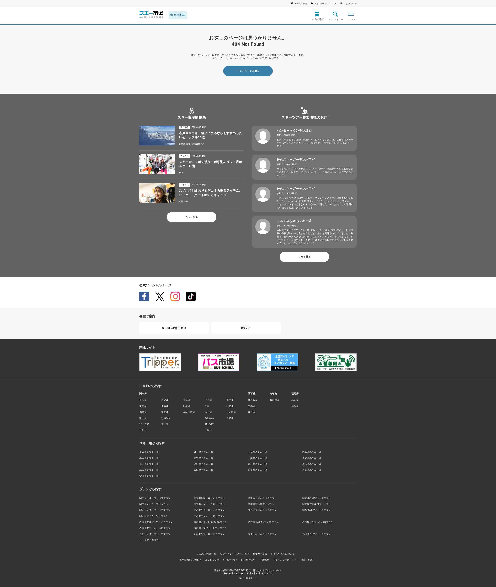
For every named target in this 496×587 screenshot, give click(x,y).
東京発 (143, 406)
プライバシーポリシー (285, 560)
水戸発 (229, 400)
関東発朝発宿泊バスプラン (262, 498)
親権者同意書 (260, 554)
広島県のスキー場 (257, 470)
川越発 (164, 406)
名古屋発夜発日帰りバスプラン (210, 522)
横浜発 (186, 400)
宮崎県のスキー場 (149, 476)
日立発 (229, 406)
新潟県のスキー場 (149, 464)
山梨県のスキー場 (257, 458)
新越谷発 (166, 418)
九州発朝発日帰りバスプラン (155, 534)
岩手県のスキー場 (203, 452)
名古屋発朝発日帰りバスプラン (156, 522)
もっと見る (191, 216)
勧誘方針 (246, 327)
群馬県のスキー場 (203, 458)
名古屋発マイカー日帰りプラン (210, 528)
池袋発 (143, 412)
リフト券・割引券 (149, 540)
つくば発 (231, 412)
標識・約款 (307, 560)
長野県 (182, 144)
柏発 (207, 406)
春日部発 (166, 424)
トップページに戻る (248, 70)
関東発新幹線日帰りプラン (316, 504)
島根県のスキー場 (203, 470)
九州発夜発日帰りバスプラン (209, 534)
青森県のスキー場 (149, 452)
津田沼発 (209, 424)
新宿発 (143, 400)
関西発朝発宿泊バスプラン (316, 510)
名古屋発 (274, 400)
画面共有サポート (248, 578)
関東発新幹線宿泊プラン (261, 504)
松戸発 (208, 400)
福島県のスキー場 (311, 452)
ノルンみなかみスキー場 (294, 221)
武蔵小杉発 (189, 412)
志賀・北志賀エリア (195, 144)
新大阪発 (252, 400)
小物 (181, 173)
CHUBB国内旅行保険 (174, 327)
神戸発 (251, 412)
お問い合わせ (230, 560)
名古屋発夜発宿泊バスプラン (317, 522)
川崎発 (186, 406)
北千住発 (144, 424)
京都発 (251, 406)
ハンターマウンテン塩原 (294, 130)
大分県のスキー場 (311, 470)
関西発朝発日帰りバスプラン (155, 510)
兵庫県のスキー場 (149, 470)
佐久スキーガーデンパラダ (296, 159)
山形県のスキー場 (257, 452)
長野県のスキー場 (311, 458)
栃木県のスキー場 (149, 458)
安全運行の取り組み (190, 560)
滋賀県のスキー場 (311, 464)
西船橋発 (209, 418)
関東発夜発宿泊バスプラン (316, 498)
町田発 (143, 418)
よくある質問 (212, 560)
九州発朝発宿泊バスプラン (262, 534)
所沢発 (164, 412)
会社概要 (264, 560)
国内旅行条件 (248, 560)
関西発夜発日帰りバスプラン (209, 510)
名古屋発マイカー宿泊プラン (155, 528)
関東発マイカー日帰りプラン (209, 504)
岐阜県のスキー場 (203, 464)
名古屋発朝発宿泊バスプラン (263, 522)
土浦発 (229, 418)
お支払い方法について (283, 554)
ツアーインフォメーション (234, 554)
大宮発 (164, 400)
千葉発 (208, 430)
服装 (181, 201)
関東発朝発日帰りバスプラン (155, 498)
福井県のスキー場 (257, 464)
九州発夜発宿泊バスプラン (316, 534)
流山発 (208, 412)
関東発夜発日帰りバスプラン (209, 498)
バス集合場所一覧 (206, 554)
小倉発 (295, 400)
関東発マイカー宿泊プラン (154, 504)
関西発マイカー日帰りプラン (209, 516)
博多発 (295, 406)
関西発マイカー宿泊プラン (154, 516)
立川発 (143, 430)
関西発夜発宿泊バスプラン (262, 510)
